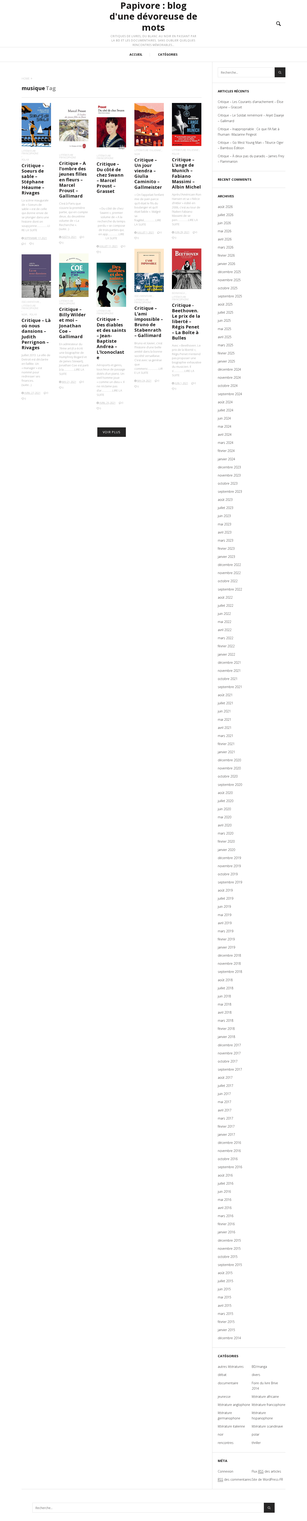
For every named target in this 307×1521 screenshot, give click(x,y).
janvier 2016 (226, 1232)
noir (137, 154)
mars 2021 (225, 736)
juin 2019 (224, 906)
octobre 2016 (228, 1159)
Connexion (225, 1471)
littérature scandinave (267, 1426)
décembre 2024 (229, 369)
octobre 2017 (228, 1061)
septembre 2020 (230, 784)
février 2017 (226, 1126)
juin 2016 (224, 1191)
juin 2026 (224, 223)
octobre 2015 (228, 1256)
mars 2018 (225, 1020)
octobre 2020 (228, 776)
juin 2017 (224, 1094)
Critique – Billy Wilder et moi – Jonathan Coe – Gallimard (72, 323)
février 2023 (226, 548)
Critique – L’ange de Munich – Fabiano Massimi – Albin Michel (186, 173)
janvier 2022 (226, 654)
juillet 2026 (225, 215)
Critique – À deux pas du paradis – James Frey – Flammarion (251, 159)
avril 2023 (224, 532)
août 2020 (225, 793)
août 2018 (225, 980)
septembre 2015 (230, 1265)
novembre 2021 (229, 670)
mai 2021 (224, 719)
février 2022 (226, 646)
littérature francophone (30, 152)
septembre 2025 (230, 296)
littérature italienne (147, 150)
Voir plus (111, 432)
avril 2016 (224, 1208)
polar (25, 159)
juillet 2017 (225, 1085)
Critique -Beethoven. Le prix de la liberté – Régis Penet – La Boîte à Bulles (186, 321)
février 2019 (226, 939)
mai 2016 (224, 1199)
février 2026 (226, 255)
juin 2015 (224, 1289)
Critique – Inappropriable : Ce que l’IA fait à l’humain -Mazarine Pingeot (248, 132)
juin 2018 (224, 996)
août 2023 (225, 499)
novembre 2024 (229, 377)
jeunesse (224, 1396)
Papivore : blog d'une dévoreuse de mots (153, 16)
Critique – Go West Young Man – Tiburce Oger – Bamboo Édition (250, 145)
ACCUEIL (135, 54)
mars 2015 (225, 1313)
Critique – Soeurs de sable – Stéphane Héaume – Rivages (33, 179)
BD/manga (178, 293)
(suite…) (64, 229)
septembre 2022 (230, 589)
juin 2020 (224, 809)
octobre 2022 (228, 581)
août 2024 (225, 402)
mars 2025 (225, 345)
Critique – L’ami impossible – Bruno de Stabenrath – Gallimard (148, 321)
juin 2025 (224, 320)
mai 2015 (224, 1297)
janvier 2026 (226, 264)
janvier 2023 (226, 556)
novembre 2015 (229, 1248)
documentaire (143, 296)
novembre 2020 (229, 768)
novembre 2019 (229, 866)
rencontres (226, 1443)
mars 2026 (225, 247)
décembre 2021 (229, 662)
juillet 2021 (225, 703)
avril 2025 (224, 337)
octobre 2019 (228, 874)
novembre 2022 (229, 573)
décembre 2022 (229, 565)
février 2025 (226, 353)
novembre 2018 (229, 963)
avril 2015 (224, 1305)
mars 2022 (225, 638)
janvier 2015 (226, 1330)
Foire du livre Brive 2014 (265, 1386)
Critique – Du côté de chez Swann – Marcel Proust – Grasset (110, 177)
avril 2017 (224, 1110)
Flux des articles (266, 1471)
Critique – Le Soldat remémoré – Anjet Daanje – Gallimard (251, 118)
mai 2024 (224, 426)
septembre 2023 (230, 491)
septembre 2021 (230, 687)
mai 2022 (224, 622)
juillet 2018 (225, 988)
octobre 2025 (228, 288)
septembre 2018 (230, 971)
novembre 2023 (229, 475)
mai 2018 (224, 1004)
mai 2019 (224, 915)
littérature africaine (265, 1396)
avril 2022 (224, 630)
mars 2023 (225, 540)
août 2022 (225, 597)
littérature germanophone (229, 1415)
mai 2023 (224, 524)
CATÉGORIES (168, 54)
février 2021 (226, 744)
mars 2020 (225, 833)
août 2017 (225, 1077)
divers (256, 1375)
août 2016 (225, 1175)
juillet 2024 (225, 410)
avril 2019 (224, 923)
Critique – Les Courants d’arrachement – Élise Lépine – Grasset (250, 104)
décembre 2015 (229, 1240)
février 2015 (226, 1322)
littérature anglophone (67, 302)
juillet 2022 (225, 605)
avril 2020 (224, 825)
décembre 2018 (229, 955)
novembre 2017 (229, 1053)
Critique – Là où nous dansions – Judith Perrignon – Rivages (36, 334)
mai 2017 (224, 1102)
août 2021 (225, 695)
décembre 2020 (229, 760)
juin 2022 (224, 613)
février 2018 (226, 1028)
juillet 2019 (225, 898)
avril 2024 (224, 434)
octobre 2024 (228, 385)
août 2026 (225, 207)
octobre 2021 (228, 679)
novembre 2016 (229, 1151)
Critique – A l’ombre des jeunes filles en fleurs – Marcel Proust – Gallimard (73, 179)
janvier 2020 (226, 850)
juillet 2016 (225, 1183)
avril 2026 (224, 239)
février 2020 (226, 841)
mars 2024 (225, 442)
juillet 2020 (225, 801)
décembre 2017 (229, 1045)
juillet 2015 (225, 1281)
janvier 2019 (226, 947)
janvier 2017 (226, 1134)
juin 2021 (224, 711)
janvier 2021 (226, 752)
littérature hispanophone (262, 1415)
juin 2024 (224, 418)
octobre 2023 (228, 483)
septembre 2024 (230, 394)
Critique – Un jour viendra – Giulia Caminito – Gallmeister (148, 173)
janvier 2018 (226, 1037)
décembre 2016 (229, 1142)
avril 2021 (224, 727)
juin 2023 (224, 516)
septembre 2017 (230, 1069)
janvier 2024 (226, 459)
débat (222, 1375)
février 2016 (226, 1224)
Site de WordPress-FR (267, 1479)
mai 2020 (224, 817)
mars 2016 (225, 1216)
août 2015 (225, 1273)
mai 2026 (224, 231)
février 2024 (226, 451)
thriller (256, 1443)
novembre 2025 (229, 280)
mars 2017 (225, 1118)
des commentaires (234, 1479)
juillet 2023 (225, 508)
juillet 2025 (225, 312)
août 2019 (225, 890)
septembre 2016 (230, 1167)
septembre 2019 (230, 882)
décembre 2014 (229, 1338)
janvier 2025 (226, 361)
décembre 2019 (229, 858)
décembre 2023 (229, 467)
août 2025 (225, 304)
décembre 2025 (229, 272)
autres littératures (231, 1366)
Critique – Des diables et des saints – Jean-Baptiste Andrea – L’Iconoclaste (111, 338)
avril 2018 (224, 1012)
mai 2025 (224, 329)
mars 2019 (225, 931)
